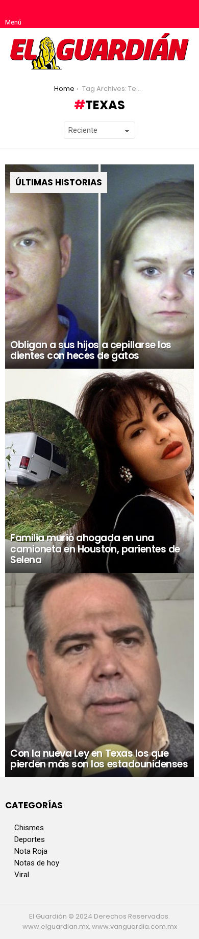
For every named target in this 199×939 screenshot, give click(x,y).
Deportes (29, 839)
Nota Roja (30, 851)
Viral (21, 874)
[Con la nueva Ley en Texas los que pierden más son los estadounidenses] (99, 675)
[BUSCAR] (186, 14)
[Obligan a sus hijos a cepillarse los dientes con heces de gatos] (99, 266)
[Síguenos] (164, 14)
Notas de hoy (36, 863)
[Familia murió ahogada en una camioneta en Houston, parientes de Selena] (99, 471)
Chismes (29, 827)
